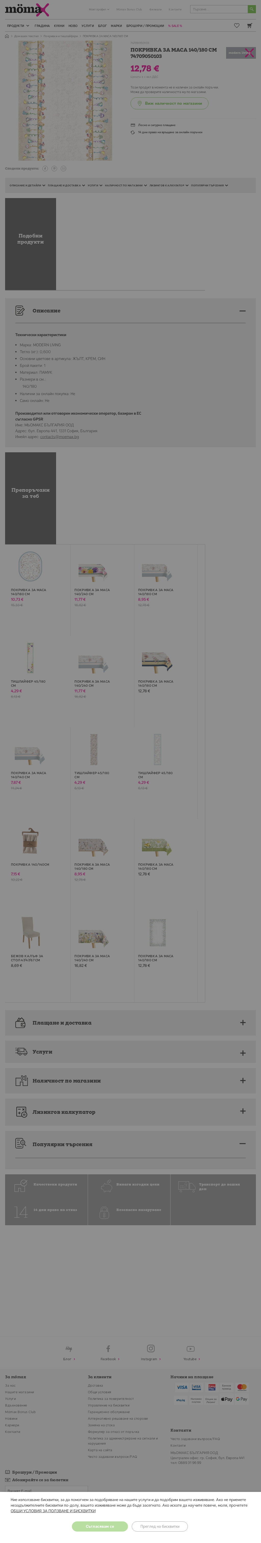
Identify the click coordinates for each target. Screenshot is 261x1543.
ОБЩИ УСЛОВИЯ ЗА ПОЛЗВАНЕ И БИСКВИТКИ (53, 1510)
